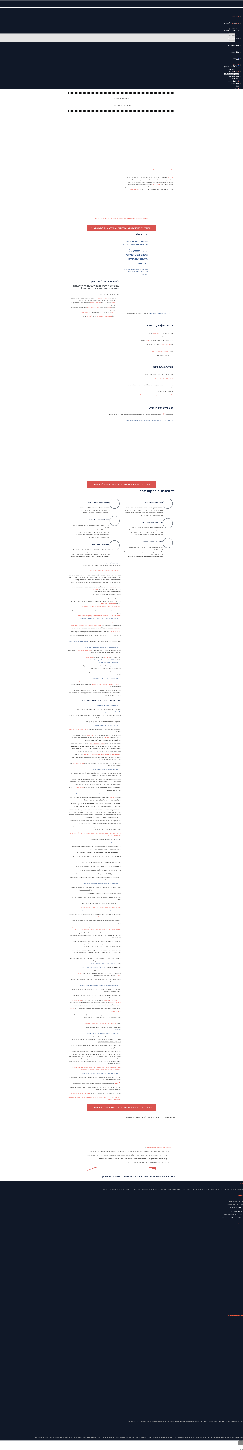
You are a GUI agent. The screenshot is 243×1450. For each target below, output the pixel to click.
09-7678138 (233, 1208)
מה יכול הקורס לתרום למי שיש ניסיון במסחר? (105, 678)
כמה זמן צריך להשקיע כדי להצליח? (108, 662)
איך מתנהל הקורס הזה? (111, 563)
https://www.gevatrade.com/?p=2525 (102, 660)
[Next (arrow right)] (240, 1449)
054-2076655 (235, 1211)
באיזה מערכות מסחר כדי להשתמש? (107, 705)
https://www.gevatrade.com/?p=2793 (103, 963)
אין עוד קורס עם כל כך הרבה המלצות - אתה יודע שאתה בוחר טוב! (99, 618)
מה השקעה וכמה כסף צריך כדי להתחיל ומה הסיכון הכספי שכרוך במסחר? (97, 794)
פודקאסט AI (141, 234)
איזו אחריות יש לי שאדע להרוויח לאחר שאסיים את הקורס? (101, 1033)
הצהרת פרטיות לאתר (150, 1421)
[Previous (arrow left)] (242, 1449)
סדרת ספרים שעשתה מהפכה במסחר (159, 313)
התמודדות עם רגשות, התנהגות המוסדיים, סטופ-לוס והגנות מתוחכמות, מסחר (136, 271)
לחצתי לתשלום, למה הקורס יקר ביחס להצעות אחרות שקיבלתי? (100, 911)
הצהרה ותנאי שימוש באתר (135, 1421)
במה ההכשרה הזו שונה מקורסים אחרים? (106, 725)
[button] (94, 563)
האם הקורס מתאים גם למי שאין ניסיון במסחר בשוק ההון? (101, 647)
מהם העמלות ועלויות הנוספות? (109, 843)
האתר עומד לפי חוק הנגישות (165, 1421)
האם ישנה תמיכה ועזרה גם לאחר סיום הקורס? (104, 769)
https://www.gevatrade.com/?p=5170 (109, 712)
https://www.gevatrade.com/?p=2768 (93, 967)
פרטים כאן (118, 1029)
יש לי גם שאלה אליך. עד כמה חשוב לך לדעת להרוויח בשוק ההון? (99, 1073)
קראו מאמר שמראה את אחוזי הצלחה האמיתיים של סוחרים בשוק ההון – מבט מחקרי (149, 420)
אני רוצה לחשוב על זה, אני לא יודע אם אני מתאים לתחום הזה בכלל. (99, 985)
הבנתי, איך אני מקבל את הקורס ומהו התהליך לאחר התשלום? (100, 883)
